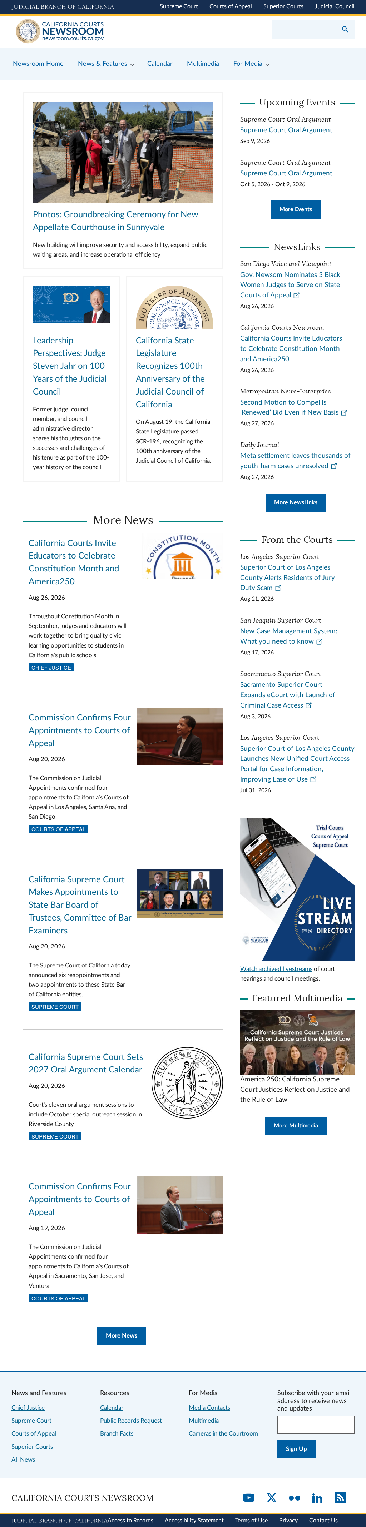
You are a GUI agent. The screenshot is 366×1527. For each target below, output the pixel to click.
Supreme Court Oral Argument (286, 130)
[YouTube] (248, 1498)
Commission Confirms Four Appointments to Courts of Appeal (79, 731)
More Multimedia (296, 1126)
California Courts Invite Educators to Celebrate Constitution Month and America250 (291, 349)
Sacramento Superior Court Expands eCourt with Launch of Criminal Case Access (287, 695)
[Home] (97, 32)
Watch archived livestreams (276, 969)
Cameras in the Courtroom (223, 1434)
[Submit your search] (345, 30)
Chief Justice (51, 667)
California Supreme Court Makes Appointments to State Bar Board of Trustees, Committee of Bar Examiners (80, 905)
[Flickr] (294, 1498)
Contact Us (323, 1520)
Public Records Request (131, 1421)
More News (121, 1336)
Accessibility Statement (194, 1520)
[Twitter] (271, 1498)
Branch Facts (116, 1434)
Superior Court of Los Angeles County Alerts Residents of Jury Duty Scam (287, 578)
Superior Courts (283, 6)
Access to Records (130, 1520)
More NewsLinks (295, 502)
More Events (296, 209)
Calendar (111, 1408)
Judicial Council (335, 6)
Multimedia (204, 1421)
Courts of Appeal (230, 6)
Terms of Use (251, 1520)
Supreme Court (179, 6)
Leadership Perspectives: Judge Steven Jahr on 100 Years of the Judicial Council (70, 366)
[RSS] (340, 1498)
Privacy (288, 1520)
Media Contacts (209, 1408)
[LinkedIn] (317, 1498)
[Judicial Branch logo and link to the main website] (62, 7)
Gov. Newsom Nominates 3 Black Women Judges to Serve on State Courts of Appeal (290, 285)
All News (23, 1460)
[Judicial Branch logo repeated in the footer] (59, 1521)
